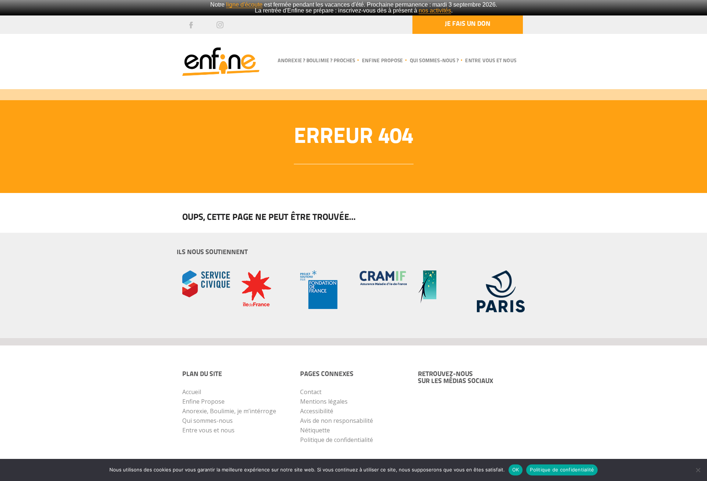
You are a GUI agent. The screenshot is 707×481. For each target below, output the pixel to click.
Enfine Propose (203, 401)
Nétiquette (315, 430)
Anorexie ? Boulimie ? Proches (316, 61)
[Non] (697, 470)
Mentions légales (324, 401)
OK (515, 470)
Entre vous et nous (490, 61)
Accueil (191, 392)
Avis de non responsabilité (336, 421)
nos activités (435, 10)
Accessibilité (316, 411)
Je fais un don (467, 24)
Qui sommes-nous (207, 421)
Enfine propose (382, 61)
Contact (310, 392)
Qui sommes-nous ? (434, 61)
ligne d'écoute (244, 4)
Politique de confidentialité (336, 440)
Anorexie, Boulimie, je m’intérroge (229, 411)
